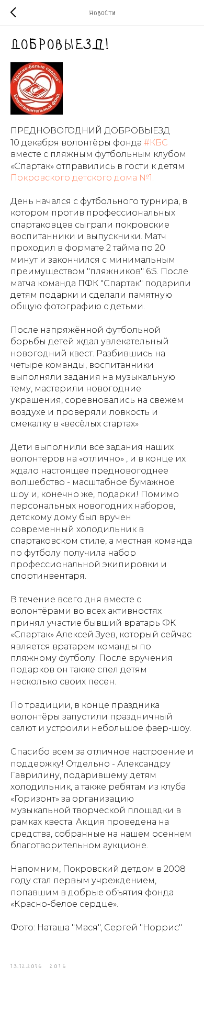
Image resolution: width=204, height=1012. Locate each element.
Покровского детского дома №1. (82, 178)
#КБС (156, 143)
